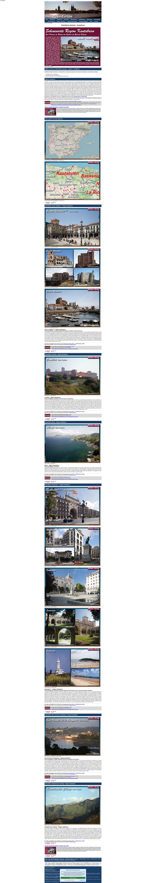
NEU (47, 19)
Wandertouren (74, 19)
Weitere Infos (82, 880)
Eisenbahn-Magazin (83, 21)
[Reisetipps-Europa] (73, 9)
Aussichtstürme (51, 21)
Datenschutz (73, 859)
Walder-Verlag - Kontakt (80, 343)
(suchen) (96, 21)
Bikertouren (89, 19)
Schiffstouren (82, 19)
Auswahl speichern (73, 877)
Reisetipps (77, 858)
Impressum (68, 859)
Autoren (88, 858)
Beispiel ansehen (73, 344)
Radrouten (66, 19)
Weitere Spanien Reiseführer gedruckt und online (57, 107)
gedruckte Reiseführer (72, 21)
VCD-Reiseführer (83, 858)
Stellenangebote (94, 858)
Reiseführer (52, 19)
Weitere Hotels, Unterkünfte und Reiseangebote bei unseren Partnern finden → (66, 104)
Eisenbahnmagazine (55, 858)
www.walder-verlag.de (58, 876)
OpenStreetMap (55, 160)
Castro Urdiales (68, 346)
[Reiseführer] (53, 203)
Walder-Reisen (51, 859)
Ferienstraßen (97, 19)
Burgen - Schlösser (61, 21)
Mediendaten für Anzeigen (60, 859)
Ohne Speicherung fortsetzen (69, 880)
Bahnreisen (59, 19)
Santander (67, 707)
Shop (91, 21)
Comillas (66, 414)
